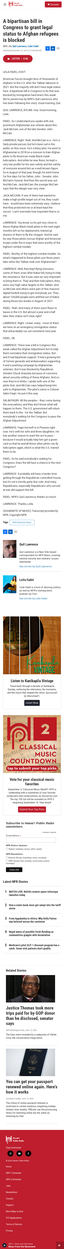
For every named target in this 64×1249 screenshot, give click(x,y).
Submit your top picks (32, 809)
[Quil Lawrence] (9, 549)
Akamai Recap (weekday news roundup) (27, 857)
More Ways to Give (14, 1211)
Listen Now (32, 702)
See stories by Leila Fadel (33, 598)
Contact (9, 1199)
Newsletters (11, 1192)
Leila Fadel (33, 46)
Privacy (9, 1231)
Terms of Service (14, 1224)
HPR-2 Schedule (13, 1179)
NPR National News (22, 522)
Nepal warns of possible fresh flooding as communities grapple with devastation (31, 933)
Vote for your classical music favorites (32, 781)
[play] (4, 1245)
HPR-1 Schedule (13, 1173)
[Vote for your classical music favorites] (32, 744)
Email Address (13, 835)
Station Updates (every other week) (25, 849)
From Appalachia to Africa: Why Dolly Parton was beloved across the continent (33, 920)
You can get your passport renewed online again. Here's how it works (31, 1087)
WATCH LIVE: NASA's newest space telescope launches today (33, 893)
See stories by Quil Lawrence (35, 566)
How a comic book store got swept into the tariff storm (35, 907)
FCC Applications (14, 1218)
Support (10, 1205)
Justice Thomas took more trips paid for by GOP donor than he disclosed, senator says (30, 1015)
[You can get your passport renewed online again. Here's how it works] (30, 1062)
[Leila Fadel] (9, 584)
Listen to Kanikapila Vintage (32, 681)
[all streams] (60, 1245)
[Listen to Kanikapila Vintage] (32, 645)
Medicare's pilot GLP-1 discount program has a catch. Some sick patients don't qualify (34, 947)
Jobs (8, 1186)
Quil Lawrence (19, 46)
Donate (54, 4)
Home (9, 1167)
